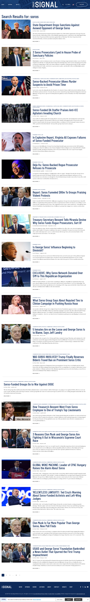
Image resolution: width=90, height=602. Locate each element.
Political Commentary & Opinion (49, 326)
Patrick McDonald (43, 225)
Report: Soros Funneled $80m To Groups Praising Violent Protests (59, 193)
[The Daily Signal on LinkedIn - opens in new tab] (85, 587)
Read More (36, 41)
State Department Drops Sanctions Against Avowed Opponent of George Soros (56, 26)
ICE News (81, 106)
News (3, 4)
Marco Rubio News (51, 22)
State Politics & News (60, 431)
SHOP (71, 587)
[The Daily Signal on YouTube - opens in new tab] (87, 587)
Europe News (43, 22)
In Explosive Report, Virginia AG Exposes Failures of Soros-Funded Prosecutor (59, 138)
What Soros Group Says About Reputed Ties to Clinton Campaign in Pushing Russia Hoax (58, 301)
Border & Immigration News (39, 106)
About (49, 587)
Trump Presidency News (64, 354)
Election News (68, 78)
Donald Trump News (46, 354)
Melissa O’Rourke (37, 198)
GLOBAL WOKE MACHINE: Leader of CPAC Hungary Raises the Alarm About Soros (59, 466)
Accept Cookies (78, 599)
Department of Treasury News (49, 404)
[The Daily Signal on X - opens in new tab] (82, 587)
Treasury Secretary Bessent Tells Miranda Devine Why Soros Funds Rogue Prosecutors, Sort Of (59, 221)
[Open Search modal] (63, 5)
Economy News (59, 404)
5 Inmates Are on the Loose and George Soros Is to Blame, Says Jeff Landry (59, 330)
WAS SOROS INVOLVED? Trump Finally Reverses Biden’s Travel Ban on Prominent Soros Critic (58, 358)
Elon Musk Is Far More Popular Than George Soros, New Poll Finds (56, 524)
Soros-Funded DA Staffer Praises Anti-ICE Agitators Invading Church (55, 111)
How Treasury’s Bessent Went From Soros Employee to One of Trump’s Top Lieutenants (57, 408)
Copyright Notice (37, 593)
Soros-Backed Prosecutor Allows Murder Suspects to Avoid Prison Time (54, 82)
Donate (64, 587)
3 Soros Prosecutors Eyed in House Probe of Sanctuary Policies (57, 53)
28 (17, 575)
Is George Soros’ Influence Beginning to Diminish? (54, 248)
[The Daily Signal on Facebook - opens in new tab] (80, 587)
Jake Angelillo (41, 171)
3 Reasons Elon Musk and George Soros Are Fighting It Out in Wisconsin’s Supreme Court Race (57, 437)
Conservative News (54, 78)
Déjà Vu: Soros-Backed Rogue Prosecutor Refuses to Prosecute (55, 166)
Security (43, 189)
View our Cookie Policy (37, 599)
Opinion (10, 4)
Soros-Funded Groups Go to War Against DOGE (29, 384)
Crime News (61, 78)
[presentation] (16, 29)
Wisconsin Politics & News (72, 431)
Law (42, 134)
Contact (56, 587)
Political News (36, 22)
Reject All (68, 599)
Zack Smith (36, 171)
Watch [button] (17, 4)
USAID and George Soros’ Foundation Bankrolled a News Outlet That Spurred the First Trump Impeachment (59, 552)
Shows (35, 587)
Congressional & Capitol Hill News (41, 78)
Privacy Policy (45, 593)
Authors (42, 587)
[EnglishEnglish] (73, 4)
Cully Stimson (36, 143)
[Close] (87, 599)
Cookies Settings (59, 599)
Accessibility (57, 593)
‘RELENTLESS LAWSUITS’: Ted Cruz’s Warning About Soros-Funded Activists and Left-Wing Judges (57, 495)
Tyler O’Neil (36, 31)
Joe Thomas (36, 253)
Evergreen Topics (37, 134)
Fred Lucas (36, 58)
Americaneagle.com (80, 593)
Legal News (44, 431)
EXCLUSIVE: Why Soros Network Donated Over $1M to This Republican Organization (58, 274)
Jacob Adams (36, 413)
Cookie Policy (51, 593)
